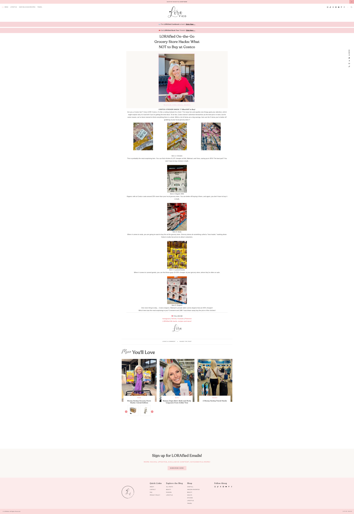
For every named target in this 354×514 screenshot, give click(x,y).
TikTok (173, 318)
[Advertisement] (177, 436)
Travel (39, 7)
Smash (350, 511)
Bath (177, 397)
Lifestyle (13, 7)
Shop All (190, 486)
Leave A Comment (169, 341)
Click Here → (190, 30)
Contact (153, 489)
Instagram (166, 318)
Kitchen (190, 498)
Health (189, 495)
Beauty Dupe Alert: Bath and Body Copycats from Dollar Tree (177, 402)
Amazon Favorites (193, 489)
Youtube (180, 318)
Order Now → (190, 24)
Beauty (168, 489)
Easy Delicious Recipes (27, 7)
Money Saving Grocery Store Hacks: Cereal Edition (139, 402)
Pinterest (188, 318)
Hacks (214, 397)
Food (139, 397)
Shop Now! (183, 1)
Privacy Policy (155, 495)
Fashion (169, 492)
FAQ (151, 492)
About (152, 486)
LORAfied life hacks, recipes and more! (177, 321)
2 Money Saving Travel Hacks (215, 401)
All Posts (169, 486)
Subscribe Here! (177, 468)
